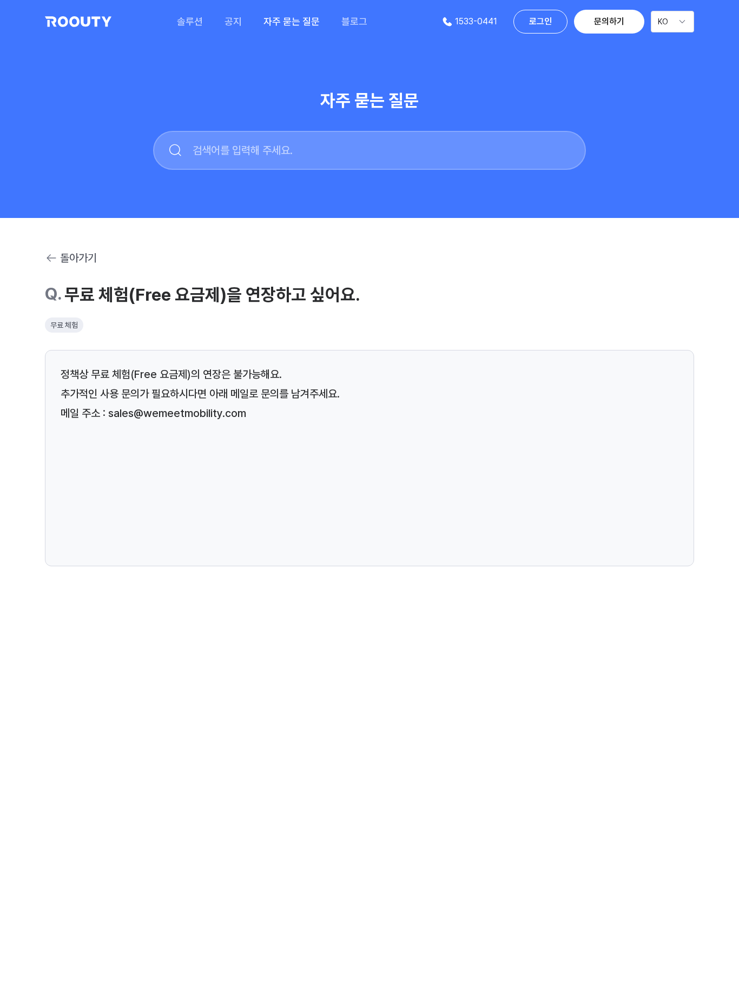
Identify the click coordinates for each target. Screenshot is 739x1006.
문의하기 (609, 21)
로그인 (540, 21)
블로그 (354, 21)
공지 (233, 21)
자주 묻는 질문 (291, 21)
